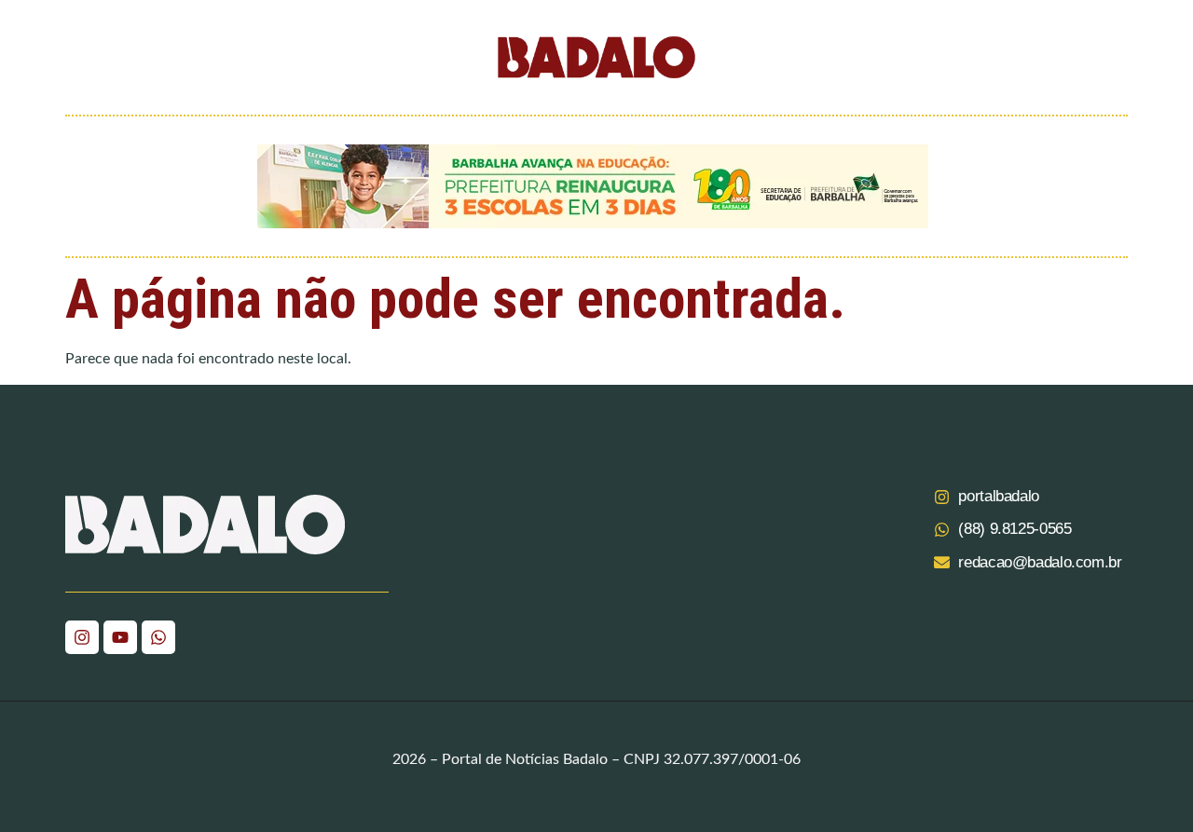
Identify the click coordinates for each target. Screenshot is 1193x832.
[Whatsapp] (158, 637)
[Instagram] (82, 637)
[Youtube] (120, 637)
